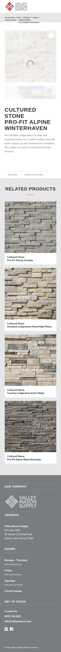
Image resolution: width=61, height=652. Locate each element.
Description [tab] (13, 175)
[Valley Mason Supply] (25, 6)
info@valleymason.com (18, 621)
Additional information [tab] (34, 175)
